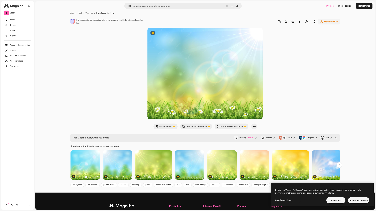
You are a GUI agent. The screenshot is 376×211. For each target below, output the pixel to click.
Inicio (72, 13)
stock (80, 13)
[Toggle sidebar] (28, 6)
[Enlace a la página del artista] (72, 22)
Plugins (311, 138)
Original (166, 33)
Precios (330, 6)
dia (178, 185)
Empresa (242, 206)
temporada (228, 185)
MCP (290, 138)
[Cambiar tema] (17, 205)
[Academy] (11, 205)
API (327, 138)
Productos (175, 206)
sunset (123, 185)
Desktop (246, 138)
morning (135, 185)
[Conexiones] (6, 205)
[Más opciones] (299, 21)
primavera (243, 185)
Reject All (336, 200)
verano (215, 185)
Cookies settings (283, 200)
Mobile (269, 138)
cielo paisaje (200, 185)
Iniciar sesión (344, 6)
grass (147, 185)
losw (78, 23)
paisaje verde (108, 185)
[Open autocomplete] (128, 6)
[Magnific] (121, 206)
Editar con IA (164, 127)
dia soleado (92, 185)
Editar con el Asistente (230, 127)
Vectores (89, 13)
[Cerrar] (335, 138)
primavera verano (163, 185)
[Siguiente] (339, 165)
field (187, 185)
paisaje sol (77, 185)
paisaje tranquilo (261, 185)
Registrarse (364, 6)
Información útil (212, 206)
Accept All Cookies (359, 200)
